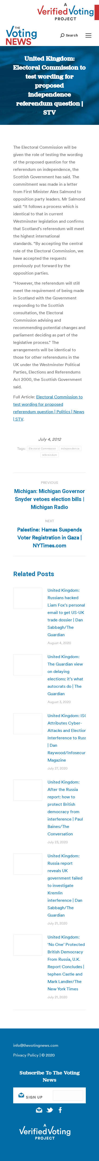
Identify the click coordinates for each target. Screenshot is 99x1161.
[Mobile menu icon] (88, 35)
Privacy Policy (26, 1055)
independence (70, 448)
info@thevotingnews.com (35, 1045)
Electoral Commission (42, 448)
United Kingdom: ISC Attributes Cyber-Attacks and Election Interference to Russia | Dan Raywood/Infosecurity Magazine (69, 738)
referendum (49, 454)
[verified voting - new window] (65, 21)
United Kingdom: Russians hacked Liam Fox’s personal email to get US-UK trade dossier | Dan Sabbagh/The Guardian (66, 612)
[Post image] (27, 598)
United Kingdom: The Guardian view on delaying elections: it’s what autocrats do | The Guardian (65, 675)
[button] (69, 35)
